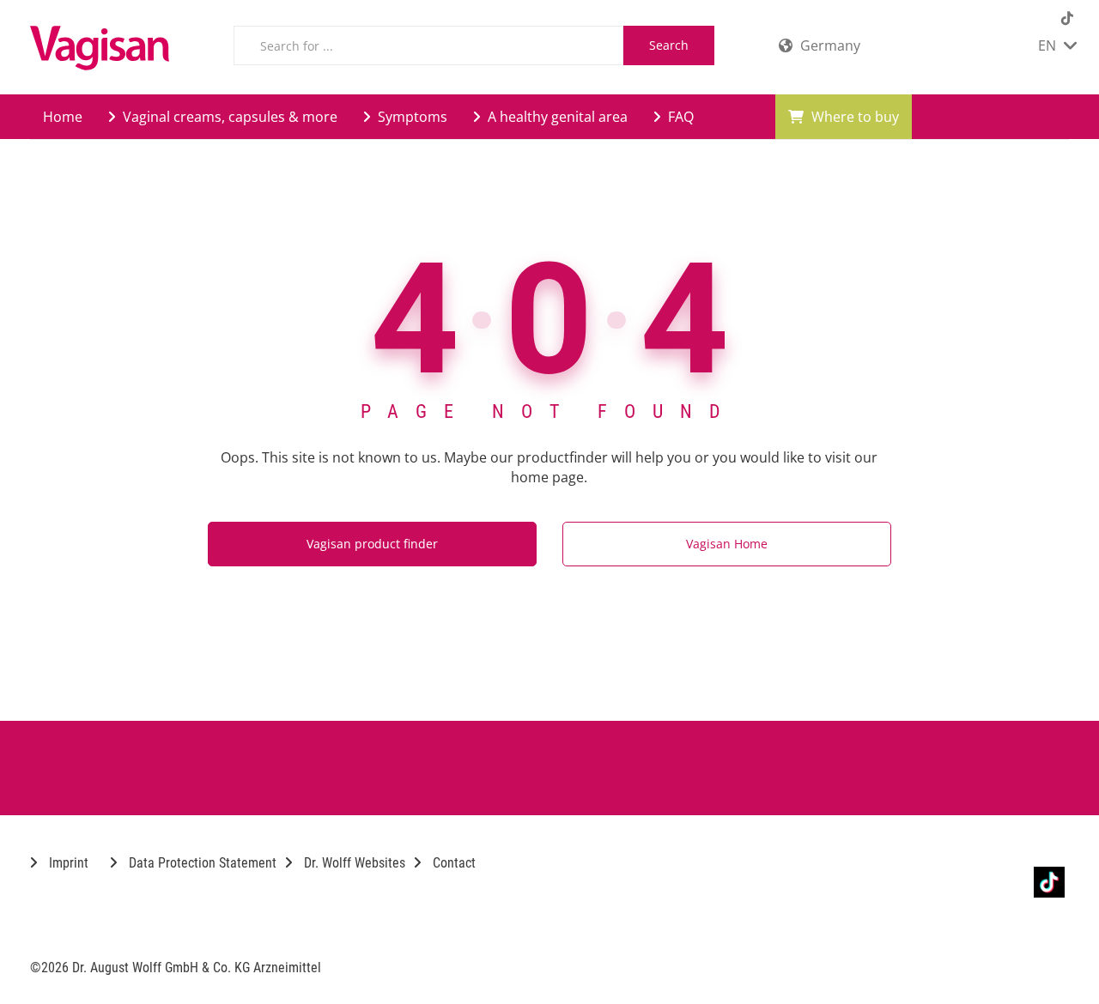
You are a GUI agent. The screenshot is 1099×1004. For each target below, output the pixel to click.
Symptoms (410, 116)
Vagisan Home (727, 543)
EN (1049, 45)
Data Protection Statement (200, 863)
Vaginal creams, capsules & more (228, 116)
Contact (452, 863)
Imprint (67, 863)
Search (669, 45)
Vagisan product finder (372, 543)
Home (62, 116)
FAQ (679, 116)
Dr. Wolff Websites (353, 863)
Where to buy (853, 116)
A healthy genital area (556, 116)
